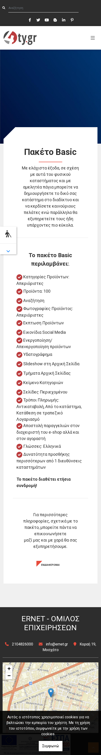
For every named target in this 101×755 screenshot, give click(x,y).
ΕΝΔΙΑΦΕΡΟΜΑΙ (50, 565)
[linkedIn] (63, 19)
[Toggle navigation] (93, 38)
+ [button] (9, 669)
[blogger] (55, 19)
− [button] (9, 676)
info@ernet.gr (57, 644)
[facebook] (29, 19)
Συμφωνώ (50, 746)
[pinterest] (72, 19)
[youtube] (46, 19)
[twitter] (38, 19)
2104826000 (22, 644)
